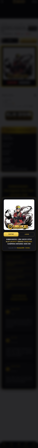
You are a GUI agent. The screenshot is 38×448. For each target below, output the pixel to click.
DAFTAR (11, 234)
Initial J (27, 248)
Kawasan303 (20, 248)
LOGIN (27, 234)
